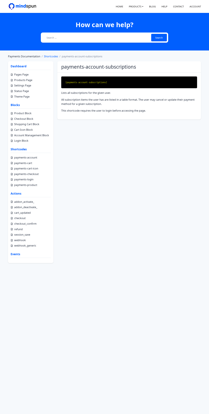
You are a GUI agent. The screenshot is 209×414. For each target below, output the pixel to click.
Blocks (15, 105)
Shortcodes (51, 56)
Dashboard (18, 66)
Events (15, 254)
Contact (178, 6)
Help (164, 6)
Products (135, 6)
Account (195, 6)
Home (119, 6)
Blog (152, 6)
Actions (16, 193)
